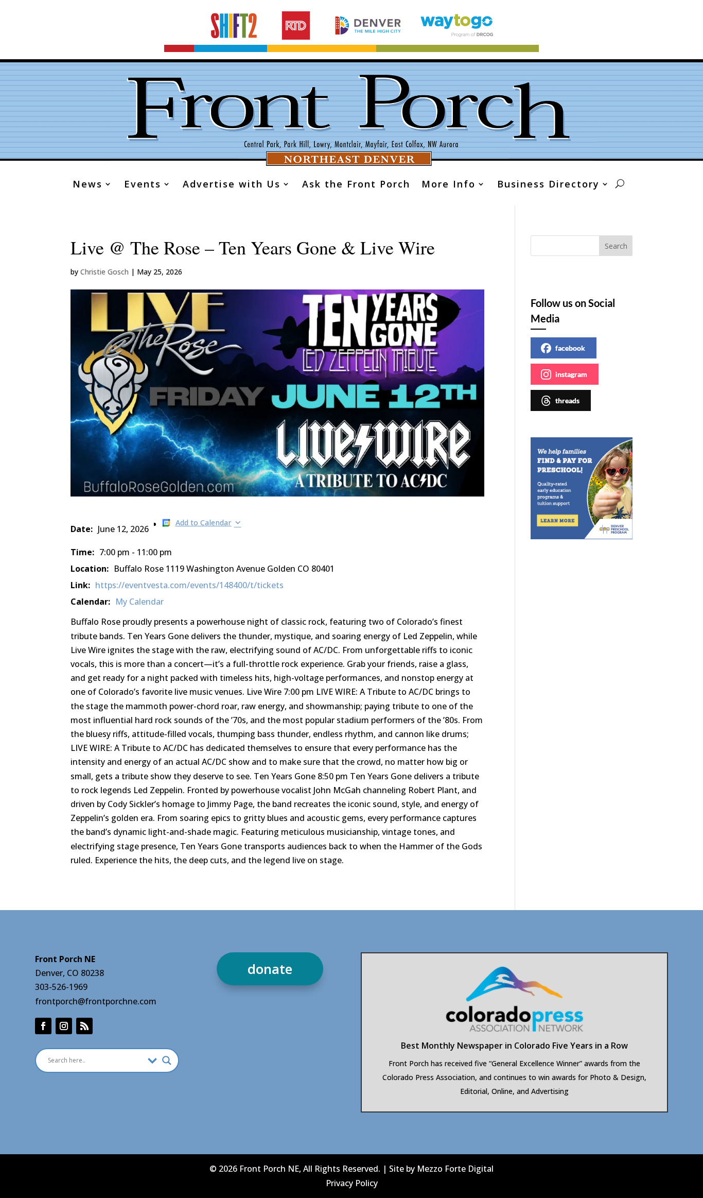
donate (270, 969)
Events (142, 185)
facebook (570, 348)
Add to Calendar (203, 522)
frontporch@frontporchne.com (95, 1001)
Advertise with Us (231, 185)
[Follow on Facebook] (43, 1026)
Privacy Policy (352, 1183)
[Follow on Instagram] (64, 1026)
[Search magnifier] (167, 1060)
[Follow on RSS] (84, 1026)
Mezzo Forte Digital (455, 1168)
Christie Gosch (104, 272)
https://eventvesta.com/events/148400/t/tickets (189, 585)
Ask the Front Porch (356, 185)
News (87, 185)
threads (567, 400)
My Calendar (139, 601)
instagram (571, 374)
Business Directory (548, 185)
